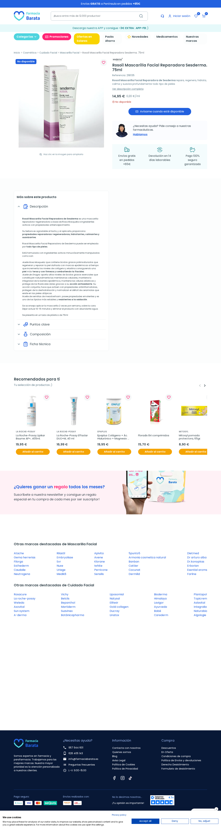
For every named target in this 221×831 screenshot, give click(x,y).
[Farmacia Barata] (27, 16)
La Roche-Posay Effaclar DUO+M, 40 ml (72, 437)
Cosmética (29, 52)
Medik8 (61, 574)
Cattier (133, 566)
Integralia (200, 607)
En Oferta (167, 752)
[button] (203, 16)
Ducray (114, 611)
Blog (114, 756)
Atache (19, 553)
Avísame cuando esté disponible (162, 111)
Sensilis (99, 574)
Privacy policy (119, 814)
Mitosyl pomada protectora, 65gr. (190, 437)
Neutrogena (22, 574)
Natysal (115, 599)
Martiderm (68, 607)
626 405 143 (76, 753)
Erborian (193, 566)
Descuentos (168, 748)
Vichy (64, 594)
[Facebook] (114, 778)
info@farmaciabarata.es (83, 759)
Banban (134, 562)
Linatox (114, 615)
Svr (59, 562)
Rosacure (20, 594)
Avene (98, 557)
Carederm (161, 615)
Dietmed (193, 553)
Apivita (99, 553)
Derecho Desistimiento (175, 764)
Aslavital (199, 603)
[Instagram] (123, 778)
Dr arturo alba (196, 557)
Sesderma (72, 218)
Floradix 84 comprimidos (153, 435)
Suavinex (67, 611)
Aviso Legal (118, 760)
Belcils (65, 599)
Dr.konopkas (195, 562)
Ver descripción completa (127, 89)
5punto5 (134, 553)
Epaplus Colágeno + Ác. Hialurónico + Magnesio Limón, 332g (112, 437)
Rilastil (61, 553)
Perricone (101, 570)
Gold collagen (119, 607)
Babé (157, 611)
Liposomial (117, 594)
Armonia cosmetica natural (147, 557)
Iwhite (98, 566)
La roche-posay (24, 599)
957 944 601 (76, 747)
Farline (191, 574)
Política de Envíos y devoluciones (181, 760)
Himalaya (160, 599)
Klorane (99, 562)
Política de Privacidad (125, 768)
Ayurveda (160, 607)
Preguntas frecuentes (82, 764)
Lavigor (159, 603)
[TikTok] (130, 778)
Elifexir (114, 603)
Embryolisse (65, 557)
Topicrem (200, 599)
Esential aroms (197, 570)
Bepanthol (68, 603)
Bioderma (160, 594)
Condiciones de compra (176, 756)
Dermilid (134, 574)
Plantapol (200, 594)
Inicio (17, 52)
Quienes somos (121, 752)
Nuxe (60, 566)
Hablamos (140, 134)
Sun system (21, 611)
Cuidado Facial (48, 52)
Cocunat (134, 570)
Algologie (200, 615)
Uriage (61, 570)
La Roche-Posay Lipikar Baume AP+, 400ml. (31, 437)
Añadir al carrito (32, 451)
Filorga (18, 562)
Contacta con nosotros (126, 748)
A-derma (20, 615)
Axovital (19, 607)
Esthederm (21, 566)
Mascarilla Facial (69, 52)
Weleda (19, 603)
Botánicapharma (72, 615)
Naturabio (200, 611)
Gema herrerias (24, 557)
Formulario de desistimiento (178, 768)
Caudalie (20, 570)
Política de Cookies (123, 764)
